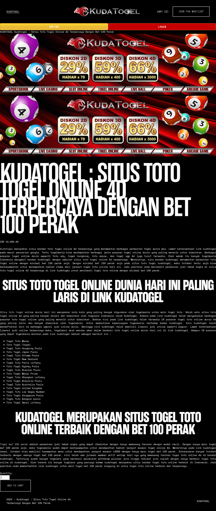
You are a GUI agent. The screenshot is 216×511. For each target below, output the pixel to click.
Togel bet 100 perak (14, 444)
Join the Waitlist (191, 11)
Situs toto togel (11, 312)
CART (162, 11)
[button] (15, 486)
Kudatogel (6, 249)
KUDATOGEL (12, 11)
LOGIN (162, 27)
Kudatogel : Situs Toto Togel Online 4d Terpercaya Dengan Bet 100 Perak (64, 32)
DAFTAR (54, 27)
